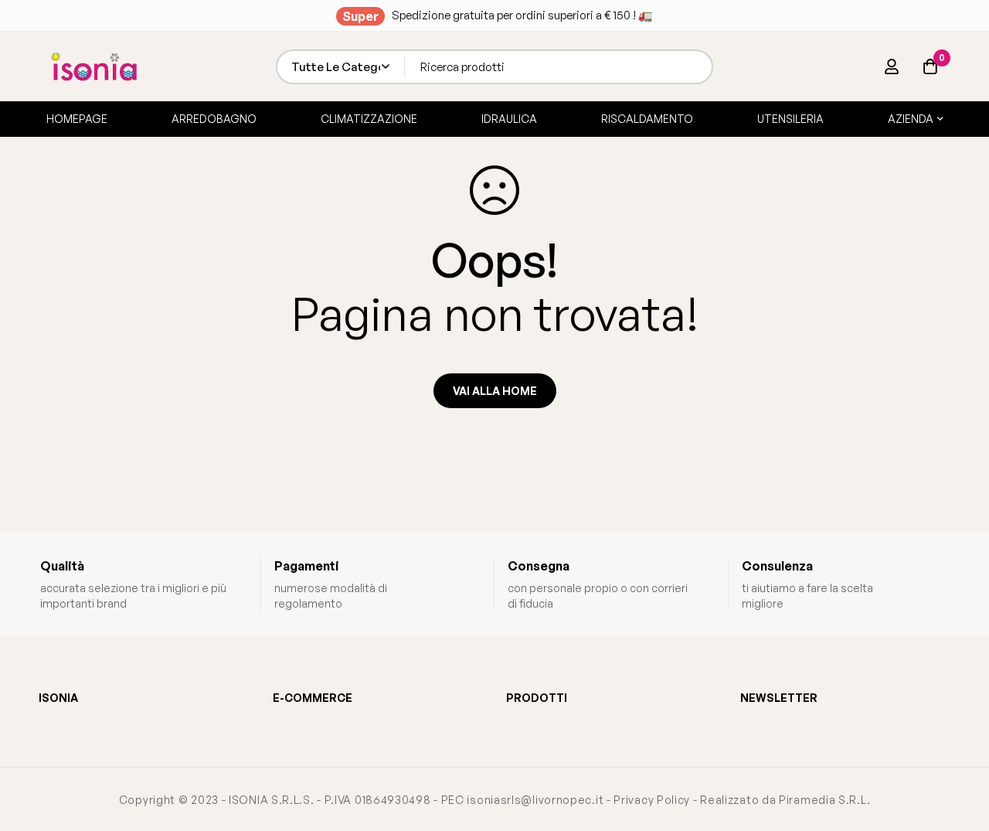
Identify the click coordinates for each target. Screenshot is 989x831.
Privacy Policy (651, 799)
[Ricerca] (695, 66)
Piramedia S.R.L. (824, 799)
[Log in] (891, 66)
